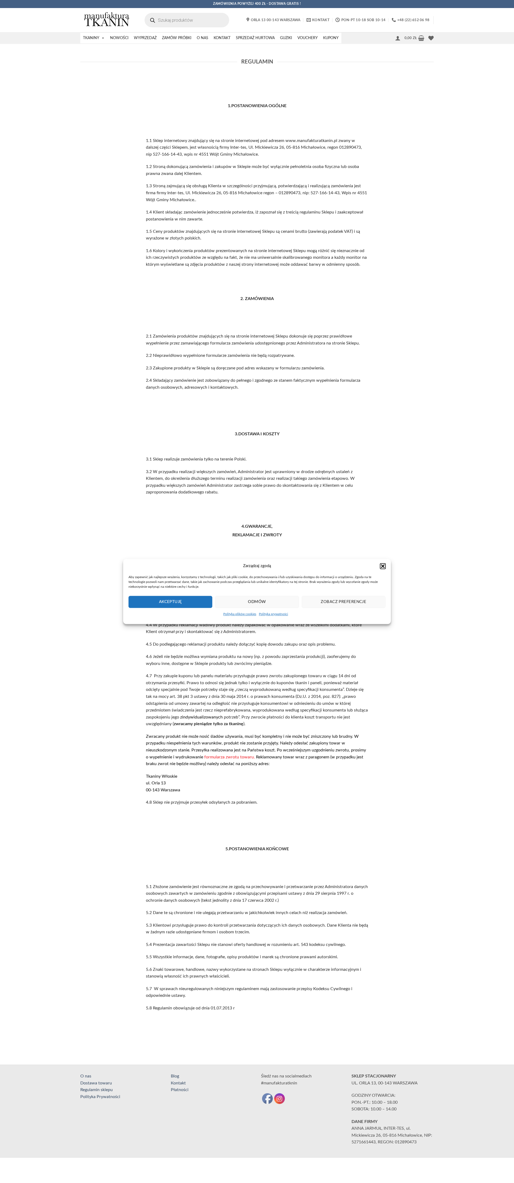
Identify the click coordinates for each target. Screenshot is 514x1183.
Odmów (257, 602)
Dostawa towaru (96, 1083)
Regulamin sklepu (96, 1090)
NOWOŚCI (119, 38)
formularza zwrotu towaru (229, 757)
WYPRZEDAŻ (145, 38)
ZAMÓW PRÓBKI (176, 38)
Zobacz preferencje (343, 602)
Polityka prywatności (273, 614)
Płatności (179, 1090)
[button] (383, 566)
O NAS (202, 38)
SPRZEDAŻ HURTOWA (255, 38)
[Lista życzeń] (431, 38)
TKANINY (91, 38)
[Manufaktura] (107, 20)
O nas (85, 1076)
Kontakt (178, 1083)
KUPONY (331, 38)
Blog (175, 1076)
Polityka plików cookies (239, 614)
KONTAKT (222, 38)
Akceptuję (170, 602)
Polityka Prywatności (100, 1097)
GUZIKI (286, 38)
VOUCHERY (307, 38)
